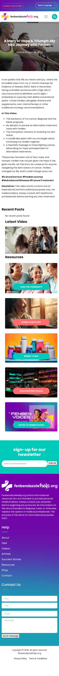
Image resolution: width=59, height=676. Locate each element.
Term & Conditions (38, 658)
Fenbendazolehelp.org (29, 653)
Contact (7, 575)
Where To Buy (31, 356)
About (5, 537)
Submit (52, 463)
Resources (8, 564)
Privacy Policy (20, 658)
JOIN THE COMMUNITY (31, 287)
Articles (6, 553)
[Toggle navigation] (46, 16)
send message (10, 635)
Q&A (4, 543)
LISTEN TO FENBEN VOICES (31, 425)
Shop (5, 570)
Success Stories (11, 559)
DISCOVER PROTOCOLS (31, 391)
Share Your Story (12, 6)
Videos (6, 548)
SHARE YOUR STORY (31, 322)
